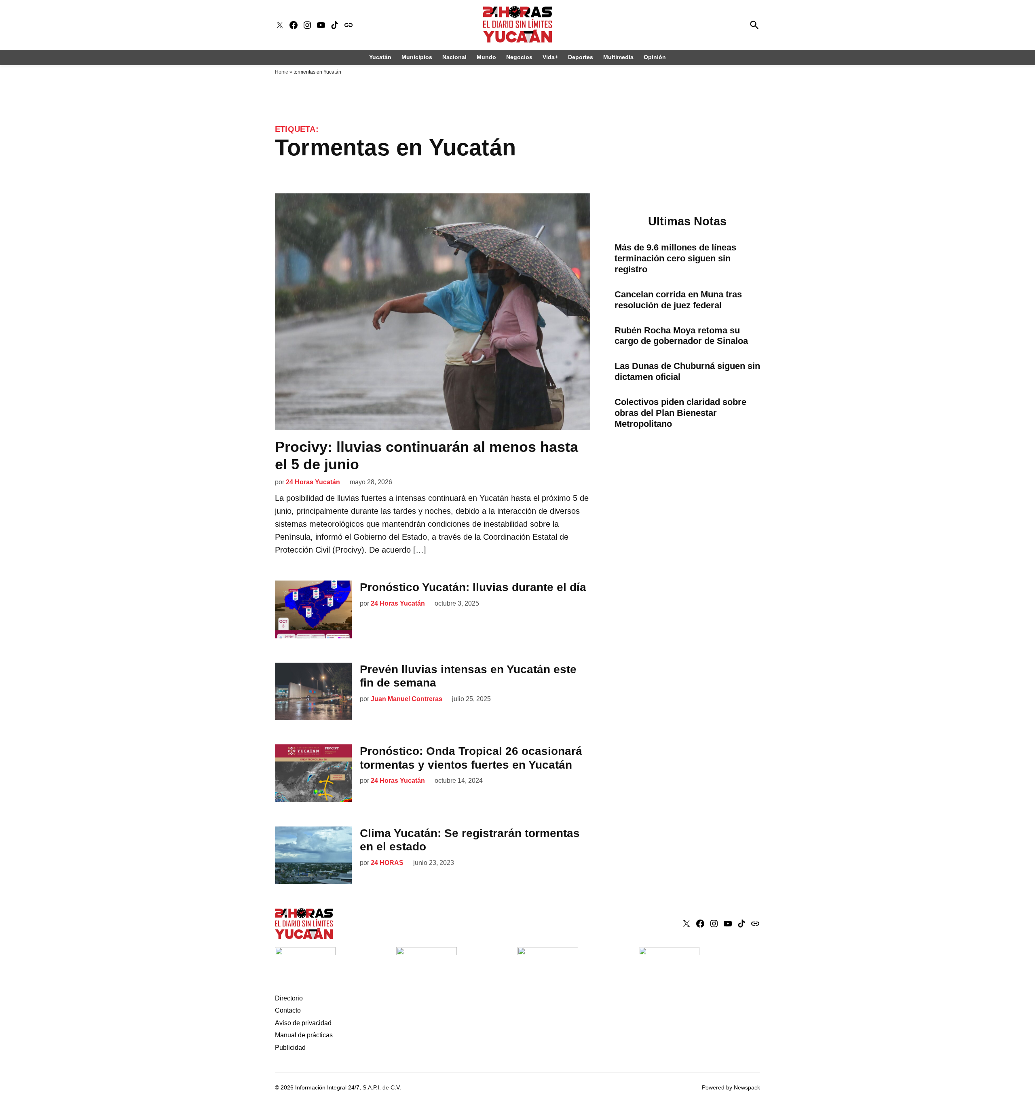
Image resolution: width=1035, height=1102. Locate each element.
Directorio (289, 998)
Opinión (655, 57)
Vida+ (550, 57)
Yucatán (380, 57)
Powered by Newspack (731, 1087)
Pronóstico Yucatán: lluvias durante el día (473, 587)
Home (281, 72)
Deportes (580, 57)
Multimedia (618, 57)
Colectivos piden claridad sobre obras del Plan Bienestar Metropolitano (680, 413)
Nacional (454, 57)
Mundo (486, 57)
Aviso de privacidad (303, 1022)
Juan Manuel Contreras (406, 698)
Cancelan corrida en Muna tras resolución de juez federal (678, 299)
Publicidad (290, 1047)
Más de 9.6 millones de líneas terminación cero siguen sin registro (675, 258)
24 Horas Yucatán (313, 482)
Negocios (519, 57)
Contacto (288, 1010)
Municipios (416, 57)
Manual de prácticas (304, 1035)
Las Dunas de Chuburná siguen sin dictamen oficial (687, 371)
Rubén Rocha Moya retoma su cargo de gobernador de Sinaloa (681, 335)
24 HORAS (387, 862)
